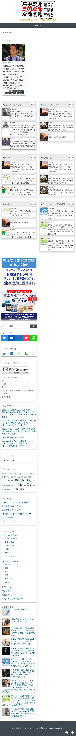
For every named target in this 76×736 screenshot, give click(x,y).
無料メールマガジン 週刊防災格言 (15, 502)
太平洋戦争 (18, 474)
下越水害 (9, 477)
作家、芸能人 (9, 545)
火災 (6, 571)
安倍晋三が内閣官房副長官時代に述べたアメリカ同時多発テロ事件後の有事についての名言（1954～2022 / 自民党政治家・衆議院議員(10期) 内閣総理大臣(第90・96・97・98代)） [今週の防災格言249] (13, 77)
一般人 (7, 549)
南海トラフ (14, 485)
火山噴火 (8, 564)
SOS (33, 477)
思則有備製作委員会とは (12, 506)
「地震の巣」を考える (19, 609)
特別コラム (6, 591)
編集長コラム (7, 595)
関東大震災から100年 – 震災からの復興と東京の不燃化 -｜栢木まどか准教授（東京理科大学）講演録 (60, 128)
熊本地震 (7, 489)
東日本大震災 (18, 489)
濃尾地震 (7, 485)
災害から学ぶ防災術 (10, 561)
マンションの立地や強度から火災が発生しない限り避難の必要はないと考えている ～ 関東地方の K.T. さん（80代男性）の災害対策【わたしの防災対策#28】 (19, 700)
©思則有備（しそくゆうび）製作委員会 (29, 728)
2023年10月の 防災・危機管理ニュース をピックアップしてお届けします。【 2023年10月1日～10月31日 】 (23, 192)
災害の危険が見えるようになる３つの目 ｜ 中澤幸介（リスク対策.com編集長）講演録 (60, 192)
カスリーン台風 (26, 474)
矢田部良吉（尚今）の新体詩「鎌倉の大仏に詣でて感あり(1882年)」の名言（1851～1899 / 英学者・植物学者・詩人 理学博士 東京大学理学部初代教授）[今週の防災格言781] (23, 130)
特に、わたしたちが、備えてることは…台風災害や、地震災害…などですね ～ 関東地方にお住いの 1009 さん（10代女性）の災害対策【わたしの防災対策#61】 (61, 229)
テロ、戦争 (20, 93)
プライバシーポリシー (11, 521)
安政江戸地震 (27, 477)
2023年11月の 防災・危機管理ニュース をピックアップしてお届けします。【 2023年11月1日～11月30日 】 (23, 181)
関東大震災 (25, 484)
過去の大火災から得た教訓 (57, 137)
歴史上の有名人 (10, 556)
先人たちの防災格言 (18, 91)
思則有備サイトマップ (11, 510)
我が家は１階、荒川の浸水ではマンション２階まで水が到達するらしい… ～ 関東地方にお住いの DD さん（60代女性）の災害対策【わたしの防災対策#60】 (61, 245)
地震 (6, 568)
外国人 (7, 552)
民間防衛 (14, 477)
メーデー (4, 480)
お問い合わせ (7, 518)
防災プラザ (6, 587)
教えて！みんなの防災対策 (13, 599)
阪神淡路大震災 (23, 480)
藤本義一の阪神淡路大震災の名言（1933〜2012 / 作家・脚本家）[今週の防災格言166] (23, 641)
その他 (7, 582)
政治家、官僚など (10, 93)
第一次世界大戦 (6, 474)
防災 (13, 474)
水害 (6, 575)
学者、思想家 (9, 542)
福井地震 (20, 477)
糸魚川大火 (11, 480)
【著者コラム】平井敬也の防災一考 (16, 514)
